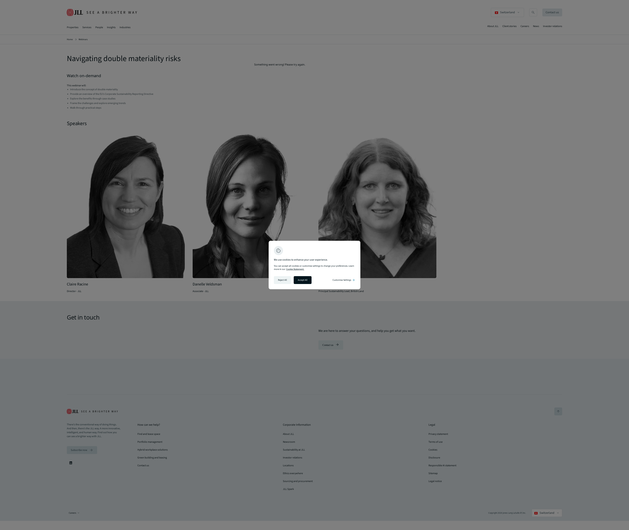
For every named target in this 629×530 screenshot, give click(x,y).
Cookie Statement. (295, 269)
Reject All (282, 280)
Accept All (302, 280)
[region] (314, 265)
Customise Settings (344, 280)
